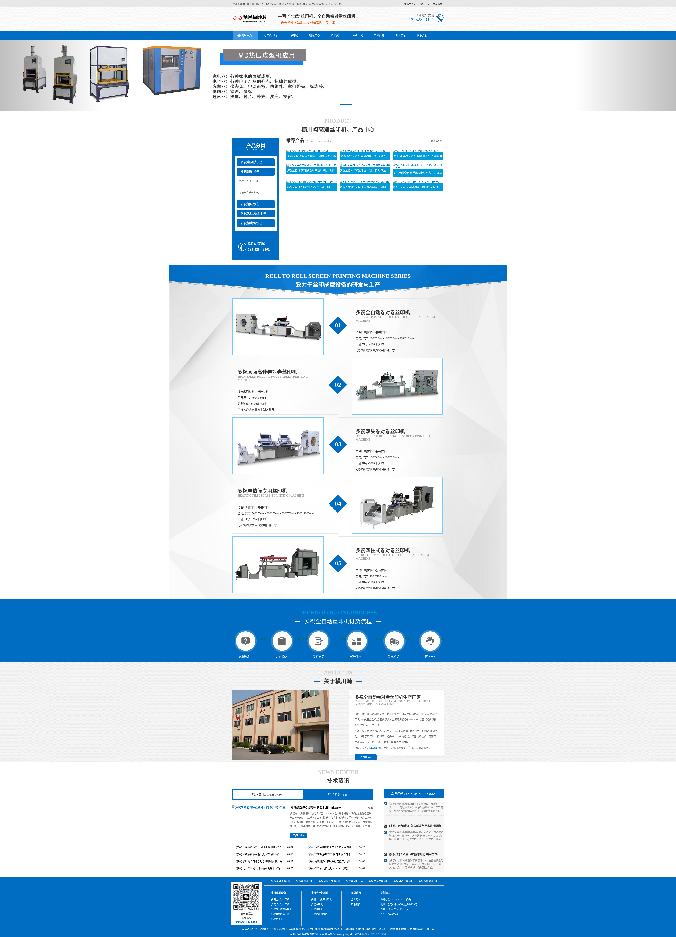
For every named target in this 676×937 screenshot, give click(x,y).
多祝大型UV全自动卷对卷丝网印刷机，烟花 (365, 187)
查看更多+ (365, 757)
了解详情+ (298, 835)
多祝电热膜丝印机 (403, 881)
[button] (50, 75)
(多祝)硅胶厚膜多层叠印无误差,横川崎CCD (259, 854)
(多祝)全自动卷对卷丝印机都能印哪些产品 (415, 860)
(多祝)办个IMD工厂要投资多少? (409, 832)
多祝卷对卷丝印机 (378, 881)
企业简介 (355, 899)
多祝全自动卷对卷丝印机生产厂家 (388, 697)
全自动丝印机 (262, 929)
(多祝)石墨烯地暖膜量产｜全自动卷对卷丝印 (331, 847)
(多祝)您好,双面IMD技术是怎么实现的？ (414, 803)
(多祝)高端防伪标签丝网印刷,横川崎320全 (315, 807)
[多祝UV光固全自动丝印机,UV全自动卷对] (416, 181)
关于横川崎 (338, 681)
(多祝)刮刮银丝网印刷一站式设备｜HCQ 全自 (259, 868)
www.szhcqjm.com (372, 747)
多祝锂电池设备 (251, 223)
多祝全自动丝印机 (249, 181)
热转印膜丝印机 (297, 929)
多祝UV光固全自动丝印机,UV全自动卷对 (418, 187)
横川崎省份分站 (421, 929)
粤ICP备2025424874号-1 (373, 934)
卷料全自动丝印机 (314, 929)
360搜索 (391, 929)
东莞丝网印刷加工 (279, 929)
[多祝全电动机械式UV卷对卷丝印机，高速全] (311, 181)
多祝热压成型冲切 (253, 213)
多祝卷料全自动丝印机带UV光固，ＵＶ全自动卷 (418, 172)
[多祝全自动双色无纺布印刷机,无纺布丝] (309, 151)
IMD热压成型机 (363, 929)
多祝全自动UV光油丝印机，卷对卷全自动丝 (365, 170)
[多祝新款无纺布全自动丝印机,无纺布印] (362, 151)
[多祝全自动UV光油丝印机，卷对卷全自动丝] (365, 165)
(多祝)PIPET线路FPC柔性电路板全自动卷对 (331, 854)
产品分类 (255, 147)
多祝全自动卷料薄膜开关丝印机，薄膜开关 (311, 170)
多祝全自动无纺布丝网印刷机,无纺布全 (418, 156)
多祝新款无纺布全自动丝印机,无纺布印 (365, 156)
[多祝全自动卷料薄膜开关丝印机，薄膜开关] (311, 165)
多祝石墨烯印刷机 (428, 881)
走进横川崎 (270, 35)
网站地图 (437, 4)
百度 (384, 929)
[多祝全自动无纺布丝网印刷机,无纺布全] (415, 151)
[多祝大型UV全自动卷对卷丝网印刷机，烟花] (365, 181)
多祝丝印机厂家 (354, 881)
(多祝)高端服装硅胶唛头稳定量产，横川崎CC (331, 861)
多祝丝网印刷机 (304, 881)
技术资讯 (336, 35)
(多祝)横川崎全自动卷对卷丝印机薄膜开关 (259, 861)
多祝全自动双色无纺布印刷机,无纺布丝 (311, 156)
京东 (432, 929)
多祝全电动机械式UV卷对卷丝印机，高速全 (311, 187)
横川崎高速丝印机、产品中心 (338, 130)
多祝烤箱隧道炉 (319, 914)
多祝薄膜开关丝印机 (330, 881)
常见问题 (379, 35)
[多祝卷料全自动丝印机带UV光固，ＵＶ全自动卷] (418, 166)
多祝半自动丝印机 (249, 192)
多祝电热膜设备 (251, 162)
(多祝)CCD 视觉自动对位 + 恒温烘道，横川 (331, 868)
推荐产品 (295, 140)
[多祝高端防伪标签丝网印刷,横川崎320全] (258, 807)
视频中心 (314, 35)
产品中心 (293, 35)
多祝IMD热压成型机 (321, 899)
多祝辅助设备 (249, 204)
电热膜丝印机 (348, 929)
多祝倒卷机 (317, 909)
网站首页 (246, 35)
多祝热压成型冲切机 (281, 909)
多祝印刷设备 (249, 171)
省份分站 (424, 4)
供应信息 (400, 35)
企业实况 (357, 35)
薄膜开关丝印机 (332, 929)
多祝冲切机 (317, 904)
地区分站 (411, 4)
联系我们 (422, 35)
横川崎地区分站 (404, 929)
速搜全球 (376, 929)
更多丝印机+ (437, 140)
